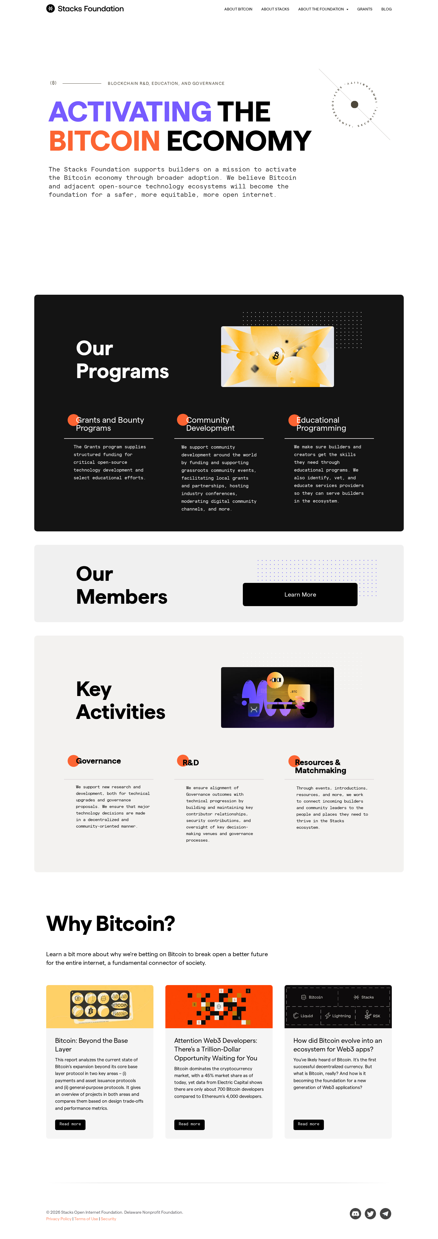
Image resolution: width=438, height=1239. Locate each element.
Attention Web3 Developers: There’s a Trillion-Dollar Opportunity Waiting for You (215, 1049)
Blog (386, 9)
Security (108, 1218)
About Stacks (275, 9)
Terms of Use (86, 1218)
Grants (364, 9)
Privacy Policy (59, 1218)
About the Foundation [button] (321, 9)
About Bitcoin (238, 9)
